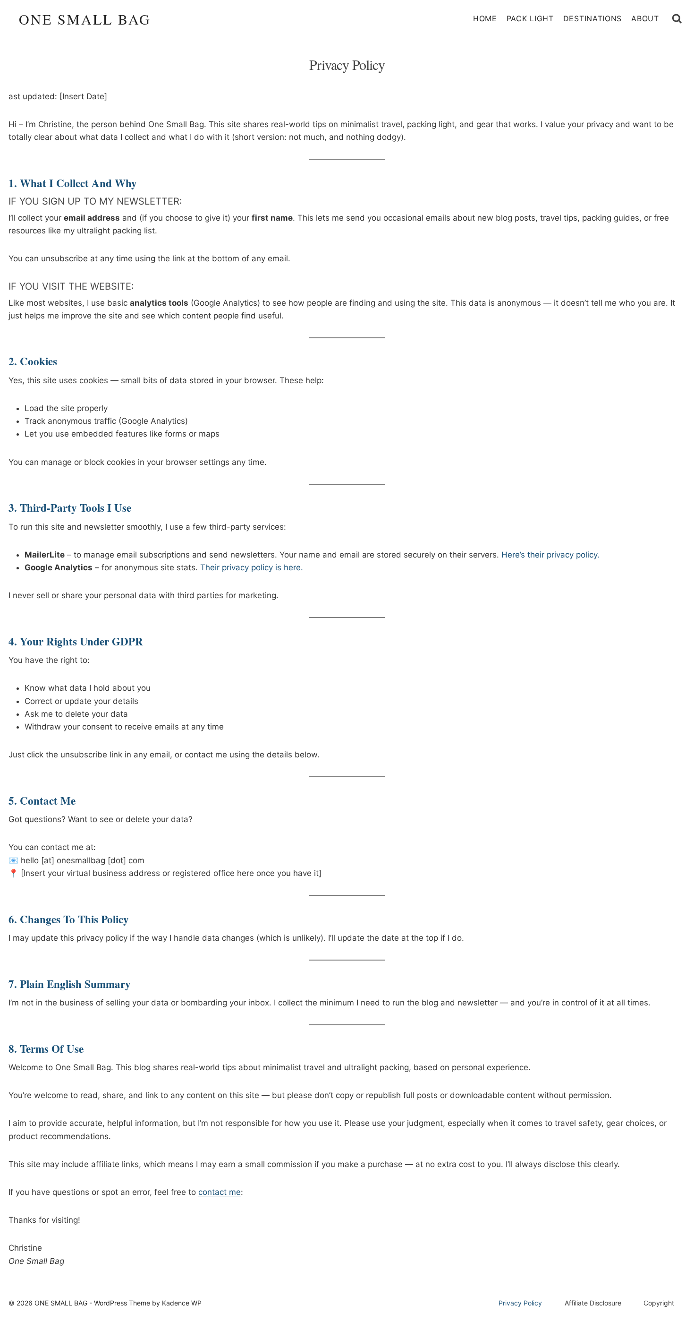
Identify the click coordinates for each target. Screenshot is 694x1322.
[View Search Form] (677, 19)
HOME (485, 18)
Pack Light (530, 18)
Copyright (658, 1303)
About (645, 18)
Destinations (592, 18)
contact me (219, 1192)
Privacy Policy (520, 1303)
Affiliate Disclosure (593, 1303)
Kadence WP (182, 1303)
